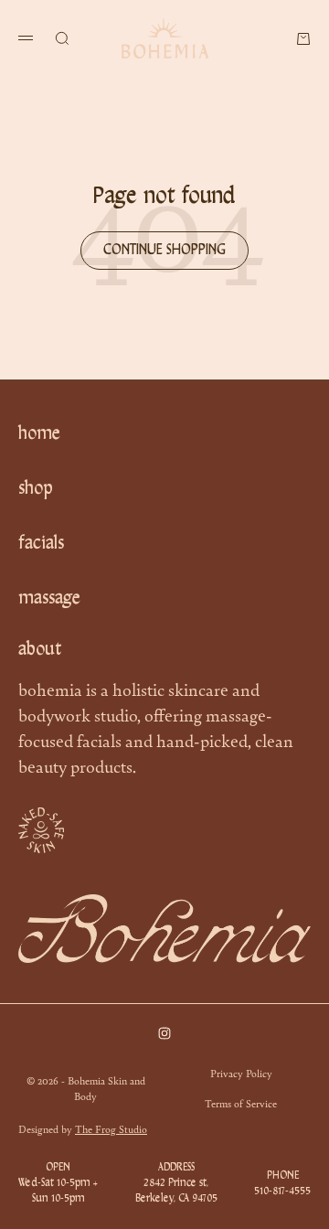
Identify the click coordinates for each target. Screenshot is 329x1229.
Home (39, 434)
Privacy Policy (241, 1072)
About (40, 650)
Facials (41, 544)
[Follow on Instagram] (164, 1033)
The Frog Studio (111, 1128)
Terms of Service (241, 1102)
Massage (49, 599)
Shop (35, 489)
